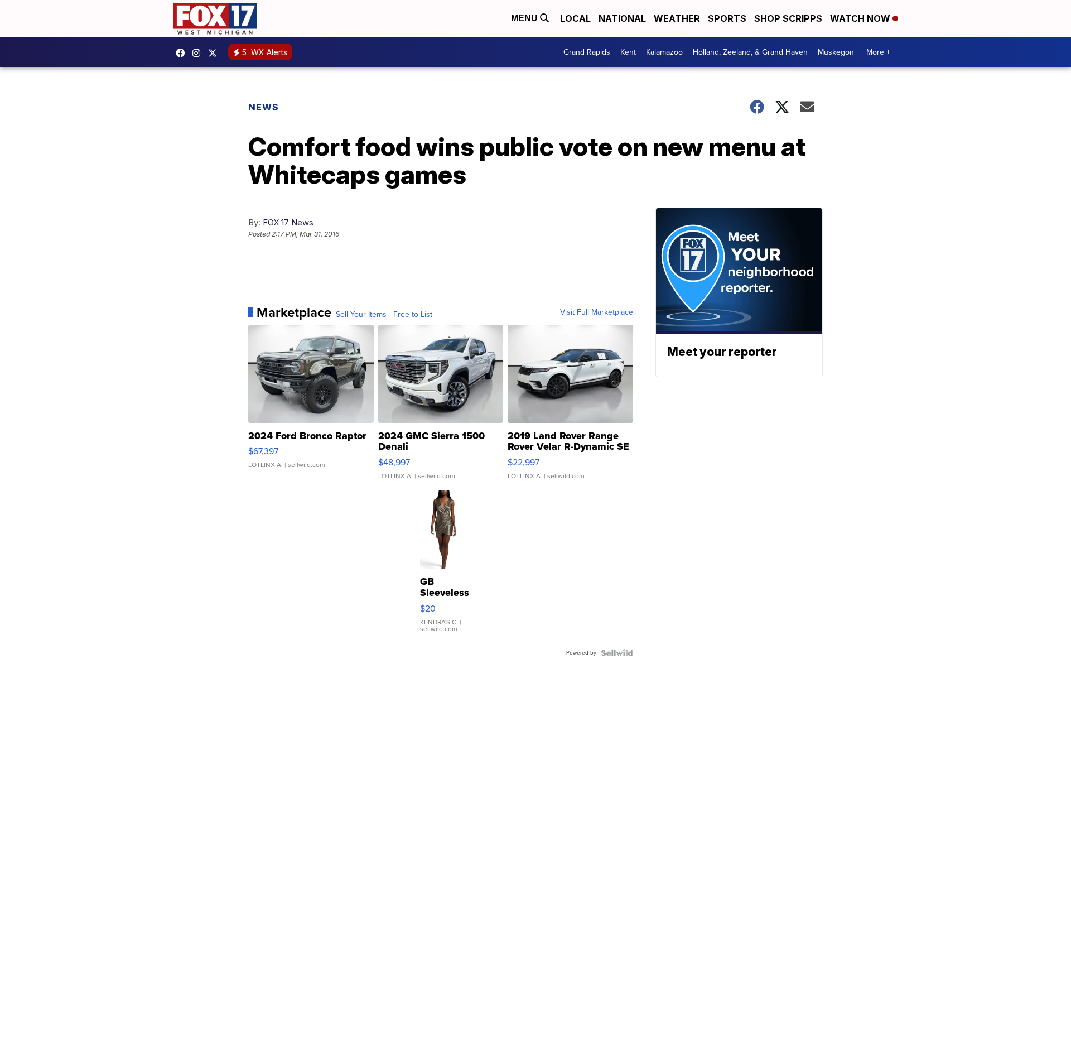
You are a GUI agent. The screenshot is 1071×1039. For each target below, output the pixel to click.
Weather (677, 18)
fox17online (183, 53)
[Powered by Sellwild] (617, 653)
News (263, 107)
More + (878, 52)
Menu (525, 18)
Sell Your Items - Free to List (384, 315)
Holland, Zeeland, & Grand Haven (750, 52)
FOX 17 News (288, 222)
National (622, 18)
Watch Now (861, 18)
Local (575, 18)
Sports (727, 18)
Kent (628, 52)
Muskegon (836, 52)
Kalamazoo (664, 52)
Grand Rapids (586, 52)
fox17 (215, 53)
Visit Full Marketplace (596, 312)
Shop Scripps (788, 18)
